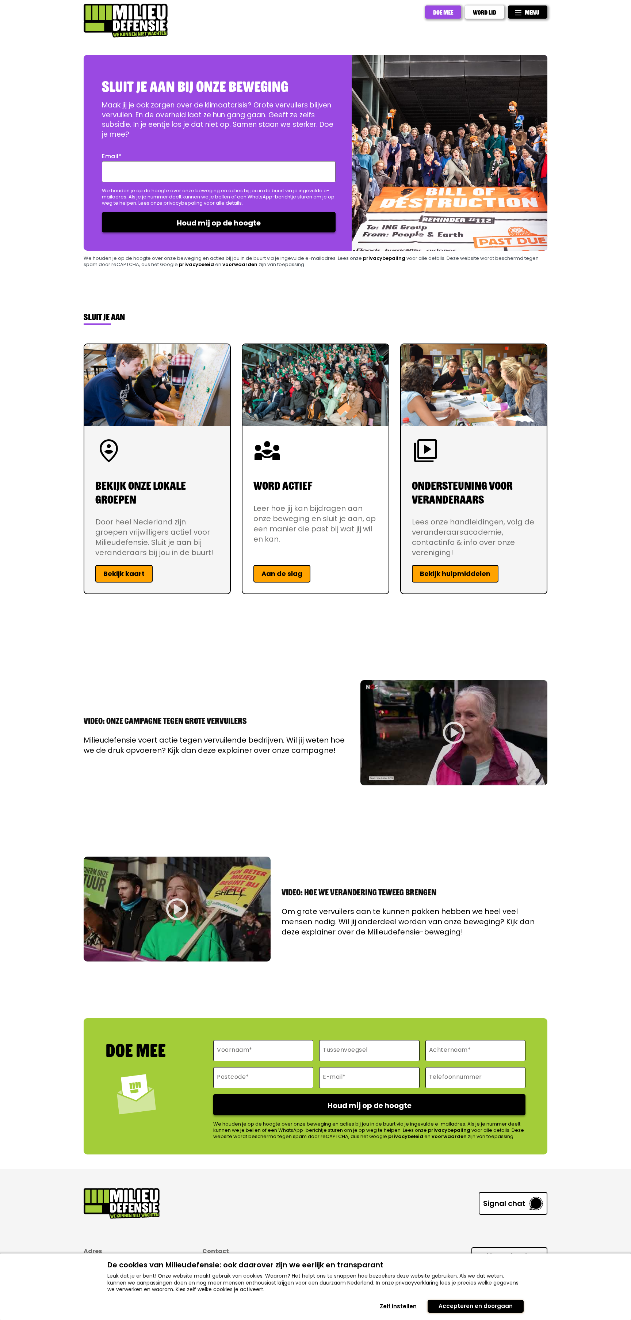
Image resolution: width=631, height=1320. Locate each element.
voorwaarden (239, 264)
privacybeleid (196, 264)
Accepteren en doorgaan (476, 1306)
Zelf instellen (398, 1306)
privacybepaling (384, 258)
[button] (453, 732)
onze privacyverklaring (410, 1282)
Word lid (484, 12)
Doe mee (443, 12)
